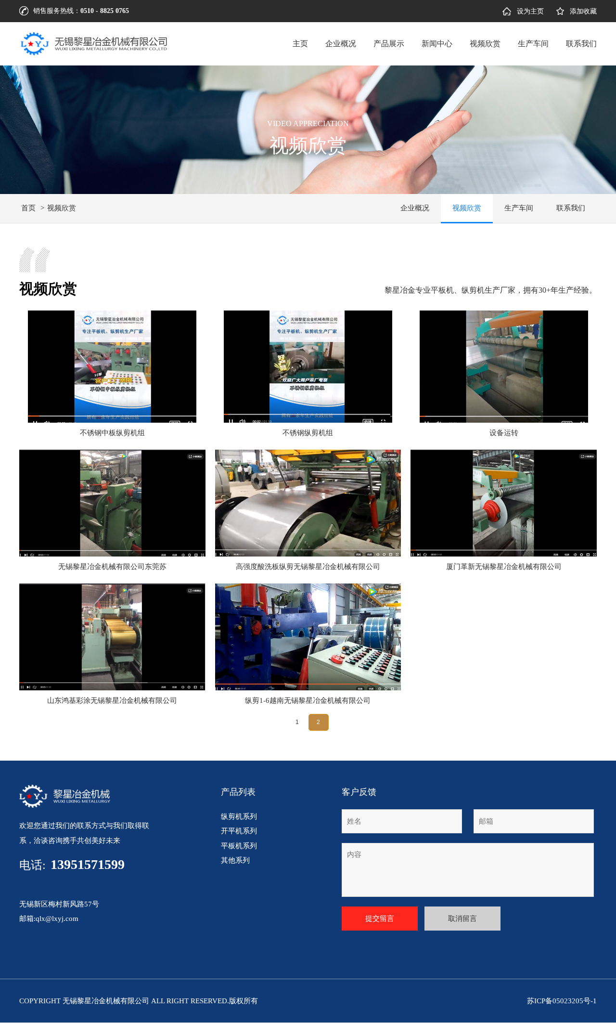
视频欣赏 (485, 43)
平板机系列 (239, 846)
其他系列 (235, 860)
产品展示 (388, 43)
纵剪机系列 (239, 816)
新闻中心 (437, 43)
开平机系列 (239, 831)
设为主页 (530, 11)
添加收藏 (583, 11)
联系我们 (581, 43)
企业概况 (340, 43)
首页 (28, 208)
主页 (300, 43)
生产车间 (533, 43)
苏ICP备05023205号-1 (562, 1001)
